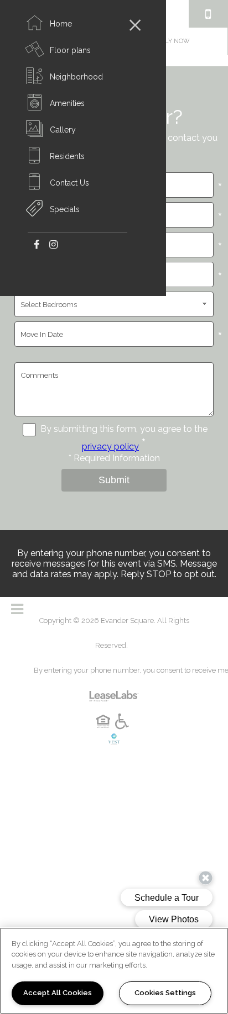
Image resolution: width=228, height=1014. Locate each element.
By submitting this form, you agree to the (124, 429)
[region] (114, 970)
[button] (36, 244)
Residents (67, 156)
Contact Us (69, 182)
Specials (65, 209)
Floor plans (70, 50)
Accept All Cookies (57, 993)
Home (61, 23)
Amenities (67, 103)
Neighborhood (76, 76)
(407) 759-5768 (208, 14)
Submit (114, 479)
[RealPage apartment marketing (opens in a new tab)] (114, 691)
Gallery (63, 129)
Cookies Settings (165, 993)
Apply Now (171, 41)
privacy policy (110, 446)
